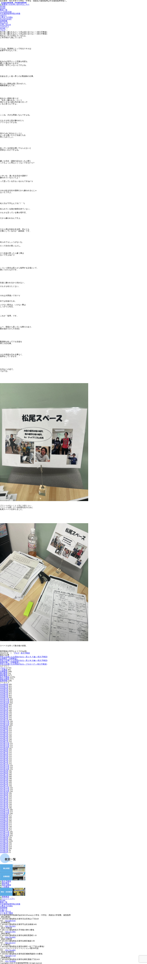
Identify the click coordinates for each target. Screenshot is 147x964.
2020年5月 (4, 823)
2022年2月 (4, 784)
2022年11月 (4, 767)
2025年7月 (4, 708)
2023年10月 (4, 747)
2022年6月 (4, 777)
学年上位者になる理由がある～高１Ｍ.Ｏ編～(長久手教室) (24, 660)
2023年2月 (4, 762)
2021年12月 (4, 788)
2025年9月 (4, 705)
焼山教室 (3, 673)
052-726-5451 (10, 926)
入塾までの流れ (6, 18)
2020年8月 (4, 817)
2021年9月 (4, 793)
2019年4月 (4, 847)
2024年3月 (4, 738)
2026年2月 (4, 695)
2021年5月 (4, 800)
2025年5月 (4, 712)
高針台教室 (4, 679)
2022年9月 (4, 771)
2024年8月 (4, 729)
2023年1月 (4, 764)
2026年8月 (4, 684)
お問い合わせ (5, 25)
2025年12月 (4, 699)
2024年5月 (4, 734)
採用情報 (4, 22)
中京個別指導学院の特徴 (10, 14)
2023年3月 (4, 760)
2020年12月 (4, 810)
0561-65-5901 (10, 932)
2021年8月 (4, 795)
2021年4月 (4, 802)
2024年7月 (4, 730)
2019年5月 (4, 845)
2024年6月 (4, 732)
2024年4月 (4, 736)
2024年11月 (4, 723)
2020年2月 (4, 828)
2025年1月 (4, 719)
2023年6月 (4, 754)
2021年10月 (4, 791)
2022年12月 (4, 765)
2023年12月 (4, 743)
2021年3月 (4, 804)
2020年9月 (4, 815)
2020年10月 (4, 813)
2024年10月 (4, 725)
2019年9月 (4, 837)
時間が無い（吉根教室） (10, 662)
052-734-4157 (10, 943)
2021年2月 (4, 806)
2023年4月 (4, 758)
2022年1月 (4, 786)
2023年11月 (4, 745)
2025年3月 (4, 716)
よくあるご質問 (6, 913)
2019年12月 (4, 832)
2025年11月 (4, 701)
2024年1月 (4, 741)
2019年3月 (4, 848)
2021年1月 (4, 808)
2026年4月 (4, 692)
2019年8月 (4, 839)
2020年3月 (4, 826)
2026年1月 (4, 697)
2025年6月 (4, 710)
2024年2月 (4, 740)
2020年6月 (4, 821)
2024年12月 (4, 721)
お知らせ (3, 910)
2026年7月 (4, 686)
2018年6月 (4, 852)
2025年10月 (4, 703)
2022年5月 (4, 778)
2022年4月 (4, 780)
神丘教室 (3, 675)
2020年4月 (4, 824)
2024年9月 (4, 727)
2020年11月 (4, 812)
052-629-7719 (10, 956)
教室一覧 (5, 11)
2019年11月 (4, 834)
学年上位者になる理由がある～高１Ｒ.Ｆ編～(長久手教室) (24, 657)
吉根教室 (3, 671)
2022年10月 (4, 769)
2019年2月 (4, 850)
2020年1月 (4, 830)
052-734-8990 (10, 961)
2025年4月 (4, 714)
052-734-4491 (10, 937)
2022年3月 (4, 782)
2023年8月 (4, 751)
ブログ (3, 30)
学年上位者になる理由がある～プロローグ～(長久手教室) (23, 664)
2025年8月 (4, 706)
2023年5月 (4, 756)
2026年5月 (4, 690)
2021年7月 (4, 797)
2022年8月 (4, 773)
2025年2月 (4, 718)
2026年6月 (4, 688)
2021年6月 (4, 799)
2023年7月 (4, 753)
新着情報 (3, 681)
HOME (3, 7)
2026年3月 (4, 694)
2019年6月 (4, 843)
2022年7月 (4, 775)
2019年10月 (4, 835)
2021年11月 (4, 789)
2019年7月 (4, 841)
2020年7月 (4, 819)
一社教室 (3, 670)
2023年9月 (4, 749)
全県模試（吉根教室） (9, 659)
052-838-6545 (10, 921)
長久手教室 (25, 653)
